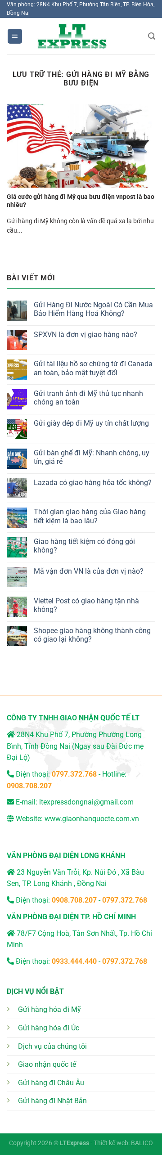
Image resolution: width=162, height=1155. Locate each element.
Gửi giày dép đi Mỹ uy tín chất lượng (91, 423)
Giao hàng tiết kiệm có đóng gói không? (84, 545)
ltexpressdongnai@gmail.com (86, 802)
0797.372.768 (124, 900)
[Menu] (15, 36)
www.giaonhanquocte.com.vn (92, 818)
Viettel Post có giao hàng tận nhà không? (86, 605)
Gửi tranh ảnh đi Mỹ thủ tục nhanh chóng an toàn (88, 397)
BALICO (142, 1143)
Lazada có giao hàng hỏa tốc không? (93, 482)
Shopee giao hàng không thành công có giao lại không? (92, 634)
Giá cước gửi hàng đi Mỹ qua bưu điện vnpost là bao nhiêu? (80, 200)
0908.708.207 (29, 786)
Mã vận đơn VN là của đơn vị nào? (89, 571)
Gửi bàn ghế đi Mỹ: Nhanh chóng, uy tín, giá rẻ (91, 457)
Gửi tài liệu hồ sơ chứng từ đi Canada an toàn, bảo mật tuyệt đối (93, 368)
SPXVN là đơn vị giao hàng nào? (85, 334)
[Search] (151, 36)
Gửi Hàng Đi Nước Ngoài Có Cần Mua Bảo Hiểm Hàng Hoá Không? (93, 309)
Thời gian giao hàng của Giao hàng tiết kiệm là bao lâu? (90, 516)
